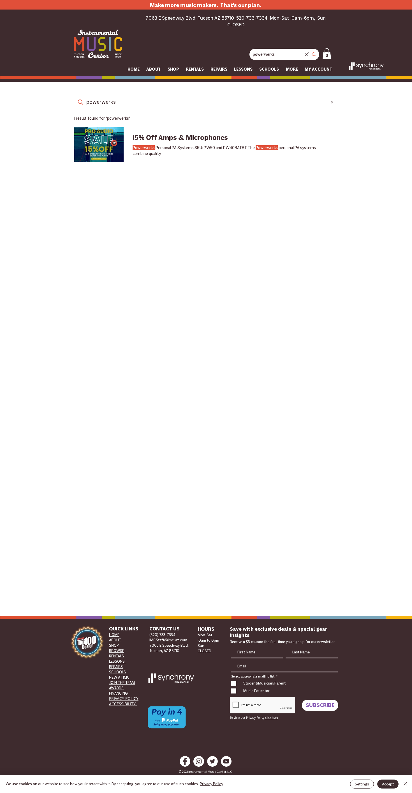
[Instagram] (198, 761)
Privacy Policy (211, 784)
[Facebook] (185, 761)
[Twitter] (212, 761)
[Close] (405, 784)
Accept (388, 784)
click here (271, 718)
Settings (362, 784)
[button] (326, 53)
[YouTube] (226, 761)
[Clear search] (306, 54)
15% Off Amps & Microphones (180, 137)
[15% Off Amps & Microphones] (99, 144)
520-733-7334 (252, 18)
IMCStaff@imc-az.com (168, 640)
